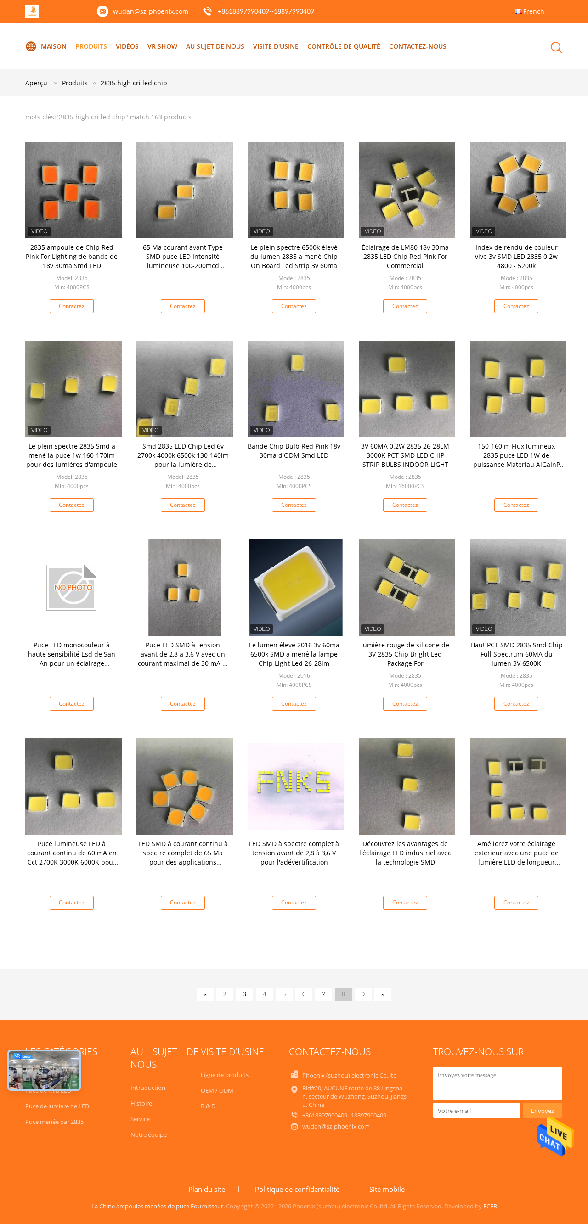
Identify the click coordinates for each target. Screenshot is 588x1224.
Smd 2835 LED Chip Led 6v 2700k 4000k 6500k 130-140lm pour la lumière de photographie (183, 460)
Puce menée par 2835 (54, 1121)
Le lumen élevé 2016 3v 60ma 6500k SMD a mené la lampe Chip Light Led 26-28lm (294, 654)
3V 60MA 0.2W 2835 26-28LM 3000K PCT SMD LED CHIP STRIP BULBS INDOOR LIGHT (405, 455)
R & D (208, 1106)
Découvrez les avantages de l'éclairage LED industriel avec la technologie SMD (405, 852)
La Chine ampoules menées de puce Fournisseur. (158, 1206)
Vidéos (127, 46)
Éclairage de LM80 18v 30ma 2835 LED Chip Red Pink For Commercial (405, 256)
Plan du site (206, 1189)
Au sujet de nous (215, 46)
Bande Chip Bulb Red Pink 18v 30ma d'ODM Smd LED (294, 451)
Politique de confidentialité (297, 1189)
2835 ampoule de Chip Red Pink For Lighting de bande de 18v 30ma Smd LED (72, 256)
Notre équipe (148, 1134)
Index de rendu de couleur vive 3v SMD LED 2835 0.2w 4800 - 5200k (516, 256)
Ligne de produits (225, 1075)
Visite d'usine (276, 46)
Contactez (72, 306)
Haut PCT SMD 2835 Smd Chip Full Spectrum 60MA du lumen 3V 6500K (516, 654)
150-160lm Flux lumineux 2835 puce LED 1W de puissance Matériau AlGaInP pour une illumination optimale (516, 464)
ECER (490, 1206)
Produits (91, 46)
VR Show (162, 46)
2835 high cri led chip (134, 83)
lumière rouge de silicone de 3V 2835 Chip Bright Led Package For (405, 654)
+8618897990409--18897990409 (266, 12)
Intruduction (147, 1088)
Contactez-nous (418, 46)
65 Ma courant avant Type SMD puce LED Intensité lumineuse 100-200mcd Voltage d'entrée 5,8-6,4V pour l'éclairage (183, 265)
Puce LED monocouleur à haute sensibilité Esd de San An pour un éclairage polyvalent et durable (71, 658)
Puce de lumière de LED (57, 1106)
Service (140, 1119)
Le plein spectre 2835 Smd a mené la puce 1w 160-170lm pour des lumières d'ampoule (71, 455)
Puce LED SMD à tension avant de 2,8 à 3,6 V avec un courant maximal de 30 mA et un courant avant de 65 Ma (183, 658)
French (533, 11)
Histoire (141, 1103)
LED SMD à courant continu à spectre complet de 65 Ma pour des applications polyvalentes (183, 857)
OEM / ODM (217, 1090)
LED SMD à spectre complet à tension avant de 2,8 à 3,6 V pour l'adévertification (294, 852)
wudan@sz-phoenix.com (150, 11)
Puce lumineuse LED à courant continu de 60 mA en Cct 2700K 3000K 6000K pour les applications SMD (72, 857)
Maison (54, 46)
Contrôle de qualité (343, 46)
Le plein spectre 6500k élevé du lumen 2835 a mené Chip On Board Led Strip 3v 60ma (294, 256)
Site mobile (387, 1189)
